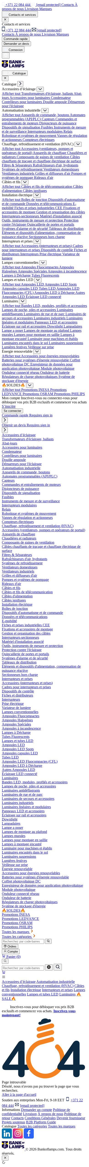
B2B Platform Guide (41, 1122)
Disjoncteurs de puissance (57, 123)
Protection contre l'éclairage (22, 650)
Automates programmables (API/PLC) (29, 476)
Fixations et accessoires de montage (27, 629)
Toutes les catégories (32, 1126)
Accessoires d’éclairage (19, 982)
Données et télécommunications (49, 204)
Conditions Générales (40, 1118)
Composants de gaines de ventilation (43, 157)
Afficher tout (11, 94)
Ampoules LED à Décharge (54, 293)
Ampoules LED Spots (61, 284)
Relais (67, 131)
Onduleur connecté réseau (21, 372)
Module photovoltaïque (57, 368)
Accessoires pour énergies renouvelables (50, 356)
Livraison (30, 1114)
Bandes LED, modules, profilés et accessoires (54, 306)
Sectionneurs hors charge (47, 237)
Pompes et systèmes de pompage (25, 580)
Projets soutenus (13, 1122)
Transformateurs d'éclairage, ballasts (47, 94)
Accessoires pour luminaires (30, 98)
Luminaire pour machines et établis (53, 339)
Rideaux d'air (43, 178)
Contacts (17, 1118)
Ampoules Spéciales (33, 271)
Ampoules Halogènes (17, 720)
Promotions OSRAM (38, 394)
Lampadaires (73, 326)
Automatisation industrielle (55, 982)
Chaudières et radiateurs (19, 538)
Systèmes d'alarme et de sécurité (25, 229)
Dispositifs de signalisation (21, 127)
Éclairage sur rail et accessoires (24, 326)
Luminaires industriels (50, 318)
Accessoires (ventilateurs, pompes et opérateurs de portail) (43, 530)
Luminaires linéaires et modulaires (26, 807)
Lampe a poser (13, 330)
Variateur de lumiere (16, 708)
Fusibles (47, 127)
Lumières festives (15, 347)
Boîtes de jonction (34, 200)
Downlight (55, 326)
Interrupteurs (29, 254)
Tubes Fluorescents (45, 275)
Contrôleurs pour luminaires (22, 102)
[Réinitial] (49, 967)
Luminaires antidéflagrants (21, 790)
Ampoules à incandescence (67, 271)
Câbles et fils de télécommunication (47, 186)
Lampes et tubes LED (42, 994)
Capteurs (48, 119)
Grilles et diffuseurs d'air (53, 173)
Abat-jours (9, 443)
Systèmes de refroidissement (22, 169)
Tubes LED (47, 288)
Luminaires (67, 994)
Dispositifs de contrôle (57, 250)
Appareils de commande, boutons (45, 115)
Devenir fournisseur (71, 1118)
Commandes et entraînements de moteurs (31, 484)
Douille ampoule (55, 102)
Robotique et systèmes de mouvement (29, 136)
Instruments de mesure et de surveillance (31, 501)
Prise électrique (50, 254)
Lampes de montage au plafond (47, 330)
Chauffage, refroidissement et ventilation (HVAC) (37, 986)
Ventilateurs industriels (18, 173)
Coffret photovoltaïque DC (21, 881)
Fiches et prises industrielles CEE (38, 208)
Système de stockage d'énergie (24, 906)
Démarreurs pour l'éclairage (22, 464)
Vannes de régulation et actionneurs (27, 518)
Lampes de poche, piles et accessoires (29, 310)
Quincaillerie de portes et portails (50, 224)
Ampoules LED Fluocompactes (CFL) (30, 761)
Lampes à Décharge (16, 275)
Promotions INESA (35, 390)
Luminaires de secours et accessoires (28, 799)
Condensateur (61, 98)
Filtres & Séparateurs (17, 165)
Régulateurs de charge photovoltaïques (30, 377)
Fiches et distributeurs (17, 695)
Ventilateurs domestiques (61, 169)
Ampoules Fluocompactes (40, 267)
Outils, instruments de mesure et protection (33, 220)
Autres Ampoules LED (18, 770)
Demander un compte (36, 1110)
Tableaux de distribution (66, 229)
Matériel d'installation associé (61, 216)
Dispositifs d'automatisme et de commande (32, 613)
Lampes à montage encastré (22, 844)
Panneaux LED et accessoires (56, 322)
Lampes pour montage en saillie (37, 335)
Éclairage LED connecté (43, 297)
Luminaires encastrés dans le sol (25, 343)
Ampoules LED (33, 284)
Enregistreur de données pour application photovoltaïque (37, 366)
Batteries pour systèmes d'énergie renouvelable (36, 360)
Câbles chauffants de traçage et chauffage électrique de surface (41, 159)
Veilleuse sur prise (41, 347)
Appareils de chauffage (50, 153)
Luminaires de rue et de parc (44, 314)
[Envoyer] (58, 967)
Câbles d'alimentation (17, 596)
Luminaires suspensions (66, 343)
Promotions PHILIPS (69, 394)
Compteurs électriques (39, 140)
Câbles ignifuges (35, 191)
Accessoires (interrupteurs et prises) (47, 246)
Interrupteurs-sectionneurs (21, 216)
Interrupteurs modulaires (45, 131)
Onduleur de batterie (55, 372)
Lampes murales (13, 836)
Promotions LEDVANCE (20, 919)
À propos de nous (50, 1114)
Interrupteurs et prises (57, 990)
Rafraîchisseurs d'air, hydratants (55, 165)
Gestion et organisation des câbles (60, 212)
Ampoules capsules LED (20, 288)
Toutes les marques (61, 1126)
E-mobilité (9, 621)
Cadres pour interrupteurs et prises (26, 687)
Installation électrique (25, 990)
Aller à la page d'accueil (19, 1095)
